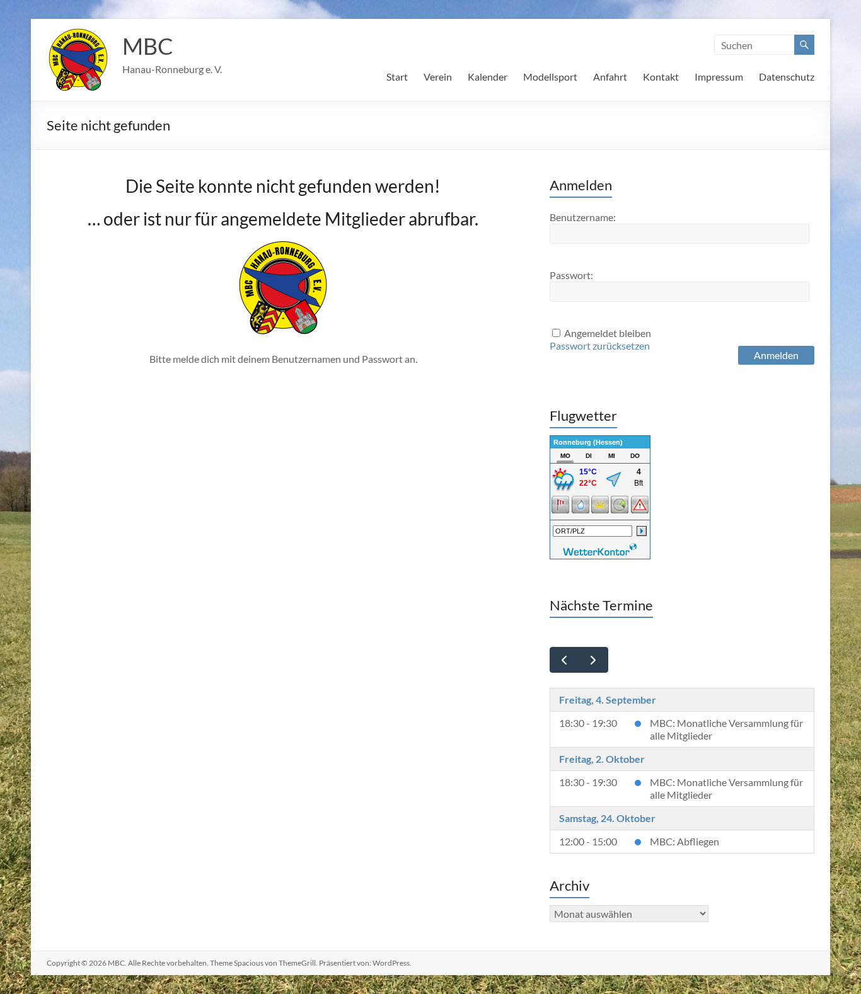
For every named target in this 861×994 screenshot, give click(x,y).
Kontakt (661, 77)
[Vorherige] (564, 660)
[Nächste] (593, 660)
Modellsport (550, 77)
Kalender (487, 77)
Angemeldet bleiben (607, 333)
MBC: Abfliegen (684, 841)
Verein (438, 77)
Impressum (719, 77)
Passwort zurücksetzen (600, 345)
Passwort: (571, 275)
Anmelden (776, 355)
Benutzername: (583, 217)
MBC (147, 46)
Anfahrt (610, 77)
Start (397, 77)
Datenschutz (786, 77)
